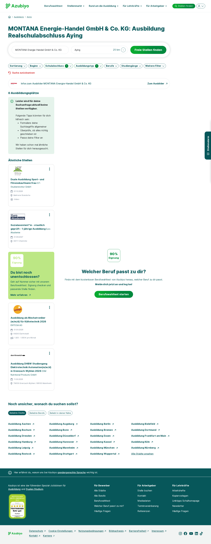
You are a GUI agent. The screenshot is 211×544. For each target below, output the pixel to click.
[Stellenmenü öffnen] (49, 169)
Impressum (158, 530)
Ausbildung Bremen (101, 429)
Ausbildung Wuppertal (103, 453)
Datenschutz (36, 530)
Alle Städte (100, 490)
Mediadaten (144, 500)
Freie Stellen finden (148, 50)
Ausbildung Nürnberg (143, 447)
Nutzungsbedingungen (91, 530)
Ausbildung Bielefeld (143, 423)
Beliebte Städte (17, 413)
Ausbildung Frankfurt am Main (149, 435)
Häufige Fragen (102, 511)
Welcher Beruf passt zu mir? (109, 505)
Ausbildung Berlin (100, 423)
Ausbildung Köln (140, 441)
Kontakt (142, 495)
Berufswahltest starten (114, 294)
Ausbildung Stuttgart (61, 453)
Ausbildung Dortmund (144, 429)
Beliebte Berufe (37, 413)
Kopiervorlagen (180, 495)
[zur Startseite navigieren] (9, 17)
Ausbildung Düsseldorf (62, 435)
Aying (29, 17)
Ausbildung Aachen (19, 423)
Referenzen (144, 511)
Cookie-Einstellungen (61, 530)
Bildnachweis (116, 530)
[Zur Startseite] (17, 6)
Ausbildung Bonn (59, 429)
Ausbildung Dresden (20, 435)
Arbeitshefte (178, 490)
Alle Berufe (100, 495)
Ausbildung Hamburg (20, 441)
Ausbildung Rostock (20, 453)
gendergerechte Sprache (72, 472)
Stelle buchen (145, 490)
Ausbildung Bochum (20, 429)
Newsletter (178, 505)
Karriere (47, 535)
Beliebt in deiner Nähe (60, 413)
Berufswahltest (53, 5)
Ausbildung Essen (100, 435)
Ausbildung (19, 17)
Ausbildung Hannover (62, 441)
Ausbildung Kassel (101, 441)
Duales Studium (34, 489)
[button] (119, 50)
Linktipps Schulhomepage (186, 500)
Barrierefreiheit (137, 530)
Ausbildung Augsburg (62, 423)
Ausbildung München (102, 447)
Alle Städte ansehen (142, 453)
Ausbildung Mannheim (62, 447)
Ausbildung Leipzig (19, 447)
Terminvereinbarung (148, 505)
